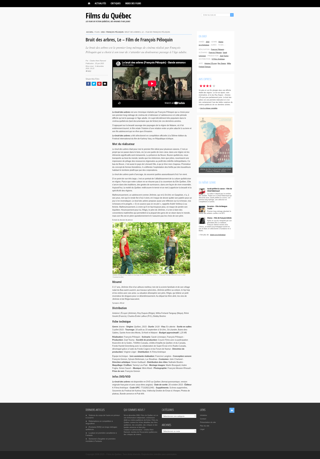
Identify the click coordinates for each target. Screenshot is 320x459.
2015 (103, 32)
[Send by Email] (105, 84)
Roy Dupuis (222, 63)
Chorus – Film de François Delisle (219, 218)
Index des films (133, 3)
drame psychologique (218, 235)
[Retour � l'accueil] (89, 3)
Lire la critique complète (208, 108)
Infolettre (203, 415)
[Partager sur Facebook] (88, 84)
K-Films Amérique (218, 59)
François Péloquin (114, 32)
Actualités (100, 3)
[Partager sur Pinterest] (99, 84)
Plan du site (204, 426)
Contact (203, 419)
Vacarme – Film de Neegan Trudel (217, 207)
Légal (202, 429)
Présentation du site (208, 422)
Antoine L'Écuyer (210, 63)
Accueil (89, 32)
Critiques (116, 3)
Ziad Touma (224, 56)
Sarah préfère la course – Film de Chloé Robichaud (219, 189)
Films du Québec (108, 16)
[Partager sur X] (94, 84)
